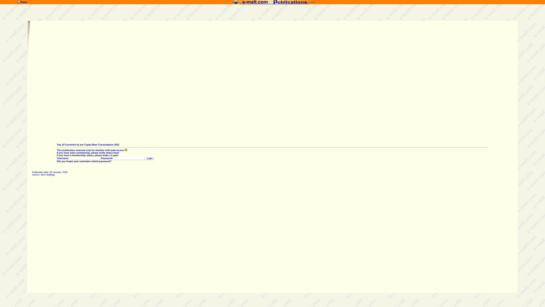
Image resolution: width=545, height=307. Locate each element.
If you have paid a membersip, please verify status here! (88, 152)
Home (24, 2)
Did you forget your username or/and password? (84, 161)
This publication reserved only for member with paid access (91, 150)
